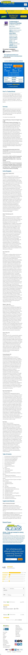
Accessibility (18, 626)
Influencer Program (19, 629)
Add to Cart (18, 66)
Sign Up (20, 559)
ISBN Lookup (18, 634)
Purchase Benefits (7, 57)
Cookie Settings (6, 643)
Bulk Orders (5, 632)
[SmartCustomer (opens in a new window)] (13, 86)
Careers (4, 633)
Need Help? (9, 651)
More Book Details (13, 47)
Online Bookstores (6, 647)
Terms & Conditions (6, 645)
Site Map (4, 644)
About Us (17, 625)
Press (4, 638)
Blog (4, 634)
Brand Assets (18, 630)
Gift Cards (17, 632)
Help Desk (17, 633)
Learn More (14, 50)
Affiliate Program (19, 628)
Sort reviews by (5, 589)
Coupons (4, 636)
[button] (14, 573)
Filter (4, 594)
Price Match (5, 640)
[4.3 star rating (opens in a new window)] (16, 84)
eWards (4, 637)
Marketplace (18, 636)
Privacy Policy (5, 641)
